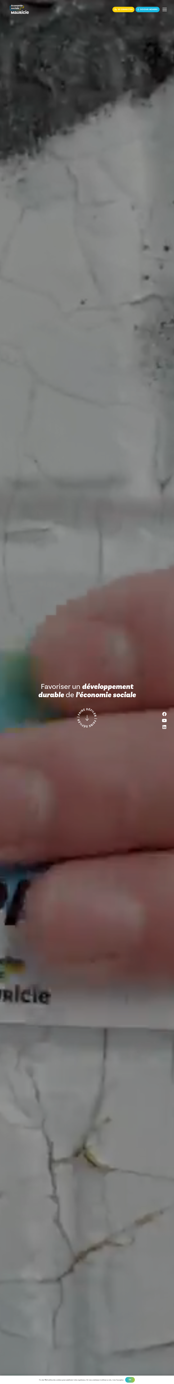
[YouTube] (164, 720)
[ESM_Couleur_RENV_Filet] (19, 9)
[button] (165, 9)
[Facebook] (164, 714)
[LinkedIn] (164, 727)
